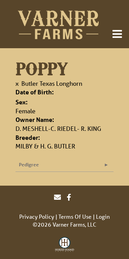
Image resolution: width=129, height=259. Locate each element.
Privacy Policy (36, 216)
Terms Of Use (75, 216)
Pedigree (29, 164)
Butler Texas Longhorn (51, 83)
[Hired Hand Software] (64, 244)
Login (103, 216)
